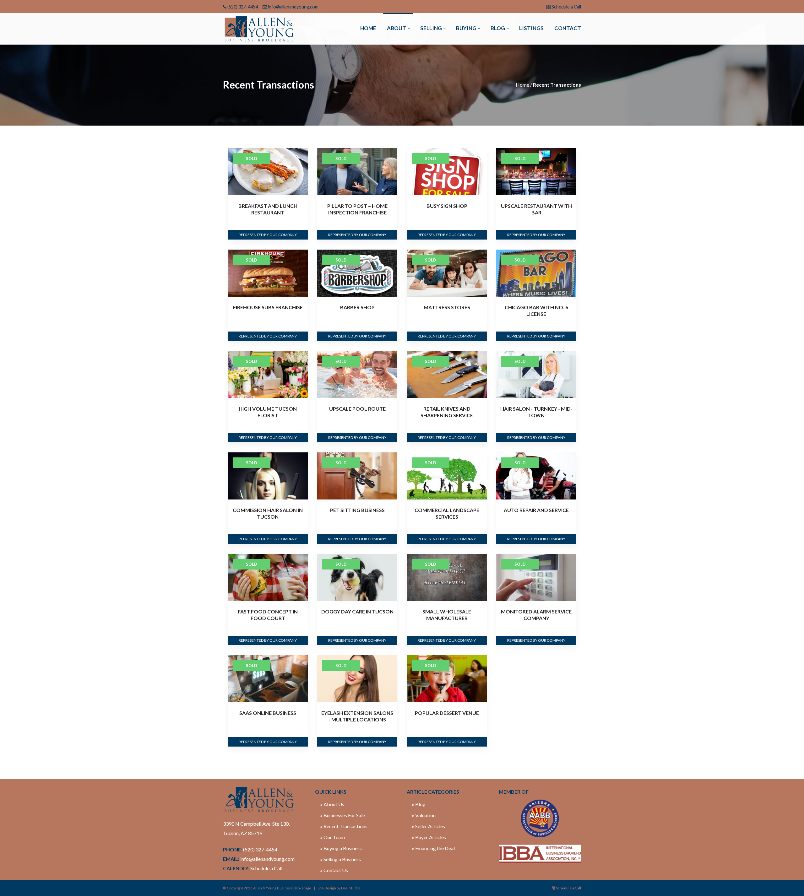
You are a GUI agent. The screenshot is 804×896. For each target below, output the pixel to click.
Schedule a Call (566, 6)
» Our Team (332, 837)
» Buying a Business (341, 848)
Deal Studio (350, 888)
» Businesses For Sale (342, 815)
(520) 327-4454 (242, 6)
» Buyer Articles (429, 837)
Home (522, 85)
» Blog (419, 804)
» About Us (332, 804)
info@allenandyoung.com (293, 6)
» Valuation (424, 815)
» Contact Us (334, 870)
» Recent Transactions (343, 826)
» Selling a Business (340, 859)
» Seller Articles (428, 826)
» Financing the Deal (433, 848)
